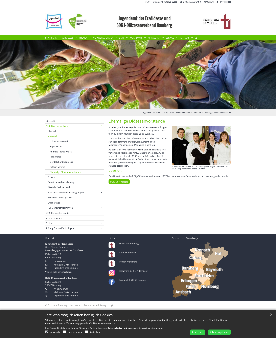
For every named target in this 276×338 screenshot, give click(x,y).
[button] (195, 38)
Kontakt (50, 238)
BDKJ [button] (121, 37)
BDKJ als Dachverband (59, 187)
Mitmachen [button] (154, 37)
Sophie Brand (56, 146)
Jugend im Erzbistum (151, 112)
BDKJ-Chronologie (119, 181)
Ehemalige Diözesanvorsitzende (217, 112)
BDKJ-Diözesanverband (180, 112)
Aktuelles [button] (67, 37)
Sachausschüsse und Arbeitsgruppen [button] (66, 192)
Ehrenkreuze (54, 202)
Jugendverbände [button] (54, 217)
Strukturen (53, 177)
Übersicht (50, 121)
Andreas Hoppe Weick (61, 151)
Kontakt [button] (184, 37)
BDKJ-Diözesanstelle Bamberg (61, 277)
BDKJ (165, 112)
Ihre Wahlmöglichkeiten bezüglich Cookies (79, 315)
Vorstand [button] (52, 136)
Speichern (197, 332)
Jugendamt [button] (136, 37)
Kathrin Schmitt (57, 166)
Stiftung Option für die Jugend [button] (60, 228)
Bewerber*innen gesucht (60, 197)
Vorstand (197, 112)
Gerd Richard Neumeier (61, 161)
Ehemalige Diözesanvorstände (137, 121)
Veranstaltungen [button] (103, 37)
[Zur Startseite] (138, 19)
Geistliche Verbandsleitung (61, 182)
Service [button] (170, 37)
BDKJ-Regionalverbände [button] (57, 212)
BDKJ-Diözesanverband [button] (57, 126)
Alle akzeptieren (219, 332)
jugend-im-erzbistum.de (66, 267)
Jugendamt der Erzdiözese (59, 243)
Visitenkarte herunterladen (58, 271)
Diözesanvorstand (59, 141)
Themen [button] (83, 37)
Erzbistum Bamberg (185, 238)
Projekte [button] (50, 223)
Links (112, 238)
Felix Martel (55, 156)
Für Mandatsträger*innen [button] (60, 207)
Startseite (50, 37)
